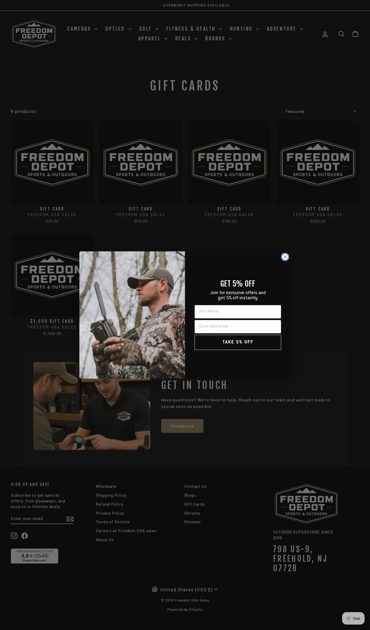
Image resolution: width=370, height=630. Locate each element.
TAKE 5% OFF (238, 342)
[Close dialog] (285, 257)
